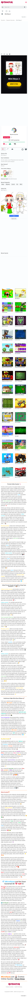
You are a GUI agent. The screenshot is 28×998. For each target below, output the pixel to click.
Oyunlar (24, 17)
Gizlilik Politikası (18, 987)
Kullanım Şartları (10, 987)
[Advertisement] (14, 37)
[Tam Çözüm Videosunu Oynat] (7, 173)
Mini (21, 184)
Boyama (8, 184)
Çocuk (13, 184)
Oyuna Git (13, 219)
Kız (17, 184)
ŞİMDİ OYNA (14, 84)
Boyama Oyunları (14, 135)
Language (23, 996)
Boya (3, 184)
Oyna (14, 216)
